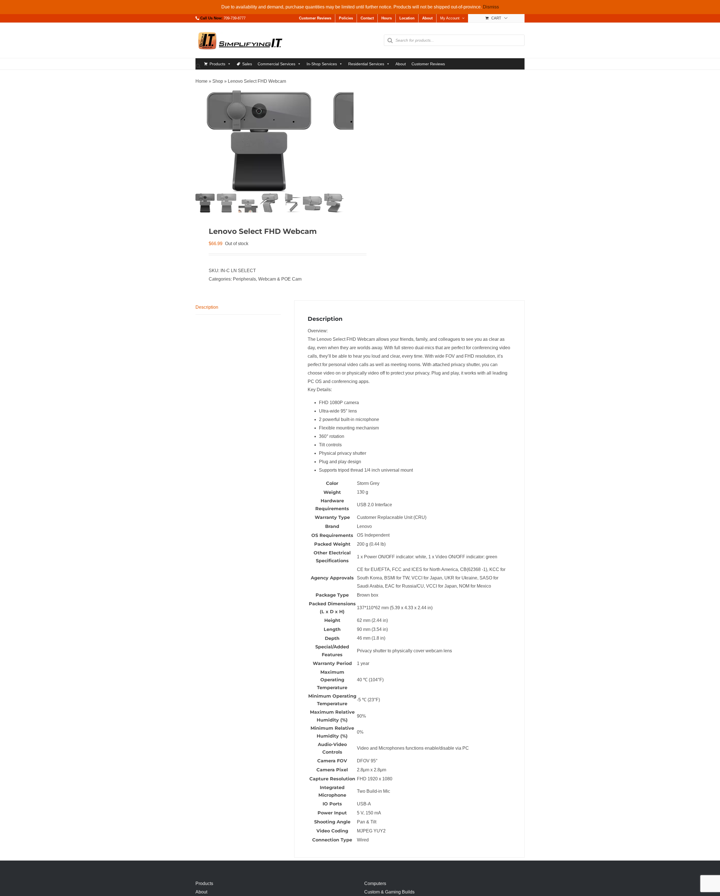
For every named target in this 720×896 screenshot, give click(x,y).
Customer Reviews (428, 64)
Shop (217, 81)
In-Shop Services (322, 64)
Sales (247, 64)
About (400, 64)
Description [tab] (206, 307)
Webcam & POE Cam (280, 279)
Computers (375, 883)
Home (201, 81)
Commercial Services (276, 64)
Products (217, 64)
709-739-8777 (235, 18)
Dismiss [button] (491, 7)
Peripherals (244, 279)
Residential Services (366, 64)
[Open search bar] (198, 65)
